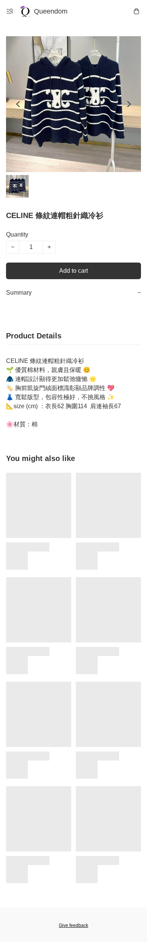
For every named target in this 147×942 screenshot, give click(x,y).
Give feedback (73, 925)
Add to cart (73, 270)
